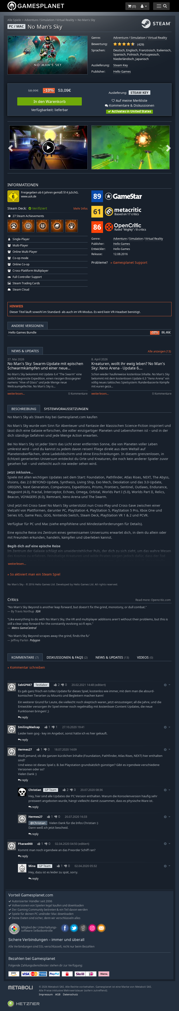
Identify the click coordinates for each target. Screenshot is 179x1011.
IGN (38, 611)
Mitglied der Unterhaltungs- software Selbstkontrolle (39, 929)
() (133, 6)
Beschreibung (23, 409)
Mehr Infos (80, 208)
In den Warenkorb (50, 101)
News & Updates (25, 351)
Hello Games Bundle (22, 332)
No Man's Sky (86, 20)
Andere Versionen (27, 325)
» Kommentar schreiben (26, 667)
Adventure (31, 20)
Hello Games (122, 72)
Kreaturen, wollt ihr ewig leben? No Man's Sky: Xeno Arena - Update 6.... (128, 366)
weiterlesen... (16, 393)
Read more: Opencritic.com (153, 600)
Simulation (47, 20)
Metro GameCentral (24, 628)
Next (168, 148)
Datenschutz (70, 994)
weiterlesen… (17, 564)
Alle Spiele (14, 20)
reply (24, 717)
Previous (10, 148)
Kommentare (25, 657)
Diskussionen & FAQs (67, 657)
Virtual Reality (65, 20)
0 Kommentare (78, 393)
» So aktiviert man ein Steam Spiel (33, 574)
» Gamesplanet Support (128, 262)
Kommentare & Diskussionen (131, 105)
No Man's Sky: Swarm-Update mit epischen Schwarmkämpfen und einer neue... (45, 366)
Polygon (35, 640)
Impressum (46, 994)
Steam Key (120, 65)
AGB (57, 994)
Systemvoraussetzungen (66, 409)
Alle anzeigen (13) (159, 351)
